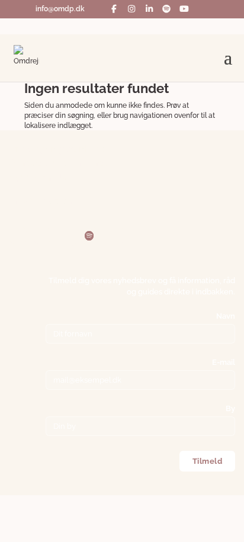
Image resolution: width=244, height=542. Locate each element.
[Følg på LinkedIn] (66, 236)
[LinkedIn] (149, 9)
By (230, 408)
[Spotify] (167, 9)
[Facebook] (114, 9)
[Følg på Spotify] (89, 235)
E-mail (223, 362)
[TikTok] (97, 9)
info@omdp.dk (41, 201)
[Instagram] (132, 9)
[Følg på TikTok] (136, 235)
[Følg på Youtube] (113, 235)
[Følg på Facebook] (18, 235)
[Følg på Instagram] (42, 235)
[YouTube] (184, 9)
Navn (225, 316)
